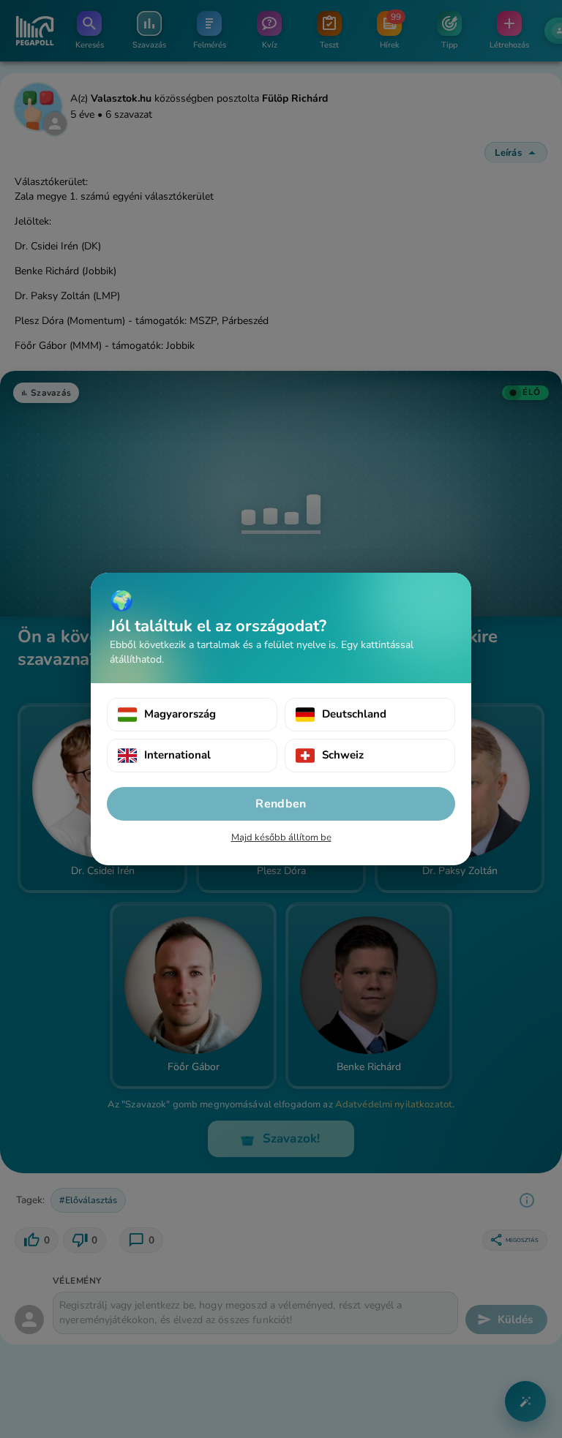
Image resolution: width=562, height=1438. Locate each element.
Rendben (280, 804)
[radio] (192, 714)
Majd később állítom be (281, 837)
